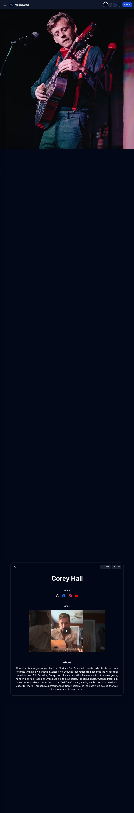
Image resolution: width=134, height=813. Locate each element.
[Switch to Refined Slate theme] (110, 5)
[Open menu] (4, 4)
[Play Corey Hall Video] (67, 631)
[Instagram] (70, 595)
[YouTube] (76, 595)
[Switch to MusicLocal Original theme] (106, 5)
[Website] (57, 595)
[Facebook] (63, 595)
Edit (118, 567)
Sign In (127, 5)
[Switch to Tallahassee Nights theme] (115, 5)
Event (107, 567)
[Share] (15, 567)
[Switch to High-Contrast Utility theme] (119, 5)
